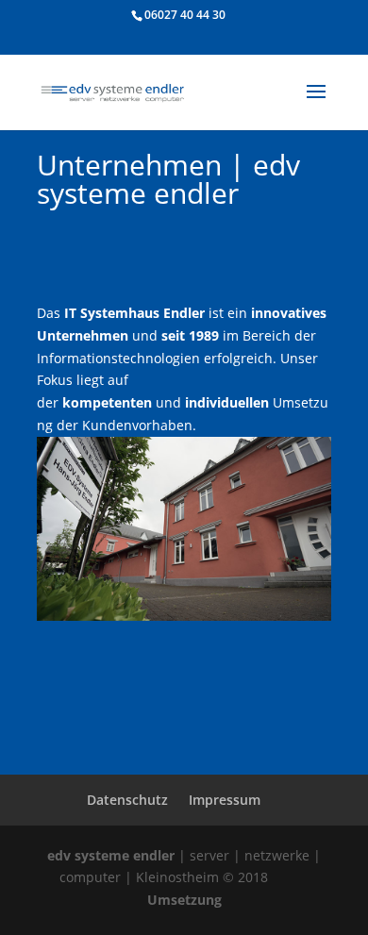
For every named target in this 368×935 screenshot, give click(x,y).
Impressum (224, 800)
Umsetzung (184, 900)
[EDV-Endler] (184, 616)
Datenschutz (127, 800)
